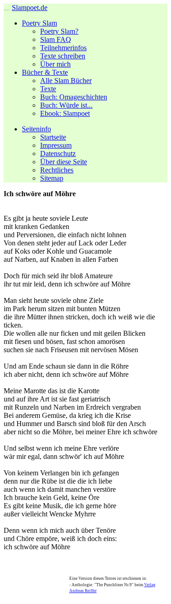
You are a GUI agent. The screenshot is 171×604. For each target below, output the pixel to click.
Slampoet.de (29, 7)
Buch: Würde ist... (66, 105)
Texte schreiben (62, 56)
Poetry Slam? (59, 31)
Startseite (53, 137)
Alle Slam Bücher (66, 80)
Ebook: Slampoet (65, 113)
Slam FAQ (55, 39)
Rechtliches (56, 170)
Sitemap (51, 178)
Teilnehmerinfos (63, 48)
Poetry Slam (39, 23)
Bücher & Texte (45, 72)
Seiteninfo (36, 129)
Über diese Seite (63, 162)
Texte (48, 89)
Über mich (55, 64)
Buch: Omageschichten (73, 97)
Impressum (56, 145)
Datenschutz (58, 153)
